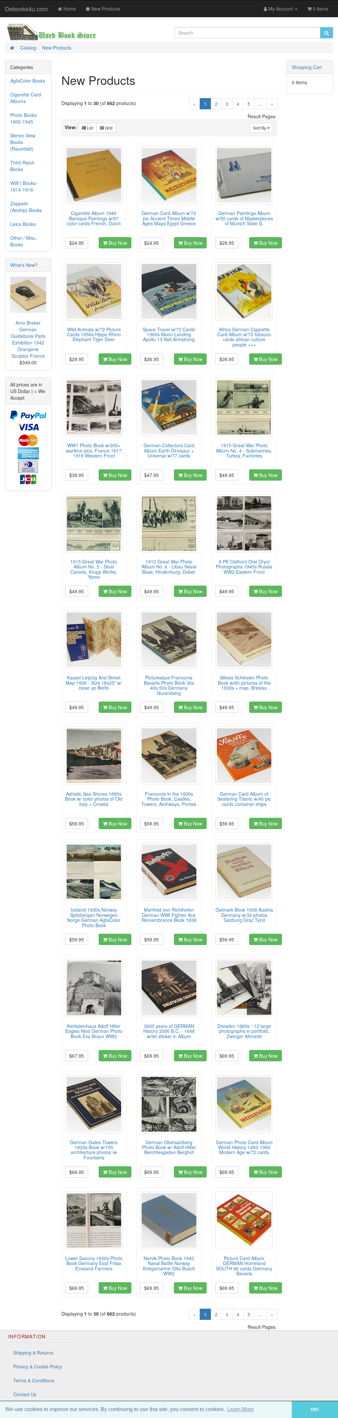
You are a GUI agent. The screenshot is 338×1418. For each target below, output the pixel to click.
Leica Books (23, 224)
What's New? (24, 265)
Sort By (260, 127)
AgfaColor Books (27, 80)
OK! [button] (315, 1409)
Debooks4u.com (26, 8)
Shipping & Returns (33, 1352)
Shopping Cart (307, 67)
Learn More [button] (240, 1409)
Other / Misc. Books (23, 241)
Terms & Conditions (33, 1380)
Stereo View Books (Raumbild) (22, 142)
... (260, 103)
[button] (282, 1409)
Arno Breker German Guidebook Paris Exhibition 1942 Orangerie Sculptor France (28, 339)
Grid (108, 127)
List (89, 127)
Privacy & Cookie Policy (37, 1366)
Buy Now (117, 242)
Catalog (28, 47)
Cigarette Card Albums (25, 97)
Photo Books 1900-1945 (23, 118)
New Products (56, 47)
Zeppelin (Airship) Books (26, 206)
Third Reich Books (22, 165)
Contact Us (24, 1394)
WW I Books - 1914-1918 (24, 186)
